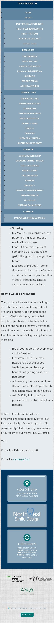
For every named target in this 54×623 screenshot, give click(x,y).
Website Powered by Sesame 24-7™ (24, 608)
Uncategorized (21, 459)
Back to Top (27, 614)
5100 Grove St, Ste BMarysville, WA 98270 (27, 494)
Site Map (42, 608)
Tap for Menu (26, 3)
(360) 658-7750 (27, 489)
